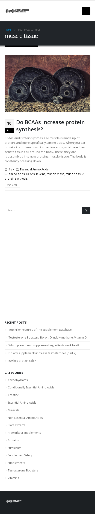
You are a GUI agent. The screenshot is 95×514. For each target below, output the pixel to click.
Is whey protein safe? (22, 361)
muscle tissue (75, 174)
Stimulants (14, 448)
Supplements (16, 463)
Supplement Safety (20, 455)
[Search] (86, 210)
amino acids (17, 174)
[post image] (47, 83)
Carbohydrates (18, 380)
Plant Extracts (16, 425)
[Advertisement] (47, 267)
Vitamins (13, 478)
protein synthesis (16, 178)
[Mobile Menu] (86, 11)
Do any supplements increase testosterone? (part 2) (42, 353)
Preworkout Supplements (24, 433)
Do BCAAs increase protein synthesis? (50, 125)
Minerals (13, 410)
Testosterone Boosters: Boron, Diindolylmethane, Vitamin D (48, 337)
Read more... (12, 185)
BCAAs (30, 174)
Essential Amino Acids (34, 169)
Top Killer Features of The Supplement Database (40, 330)
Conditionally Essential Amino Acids (31, 387)
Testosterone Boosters (23, 470)
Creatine (13, 395)
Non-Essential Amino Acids (25, 418)
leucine (40, 174)
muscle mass (55, 174)
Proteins (13, 440)
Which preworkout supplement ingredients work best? (44, 345)
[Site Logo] (17, 11)
